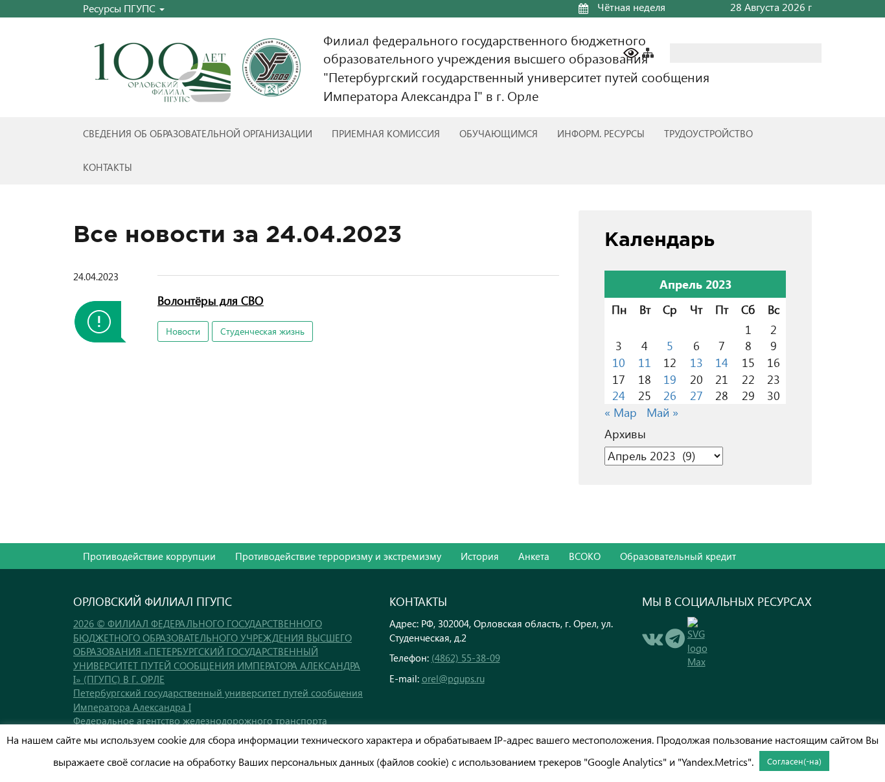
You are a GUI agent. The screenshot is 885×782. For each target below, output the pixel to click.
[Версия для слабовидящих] (631, 51)
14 (721, 362)
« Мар (620, 412)
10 (618, 362)
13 (696, 362)
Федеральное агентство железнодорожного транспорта (200, 720)
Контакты (107, 167)
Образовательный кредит (678, 556)
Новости (183, 331)
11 (644, 362)
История (480, 556)
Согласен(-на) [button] (794, 760)
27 (696, 395)
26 (669, 395)
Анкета (533, 556)
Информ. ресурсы (601, 133)
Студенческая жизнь (262, 331)
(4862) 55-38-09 (465, 657)
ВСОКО (585, 556)
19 (669, 379)
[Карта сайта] (654, 51)
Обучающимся (498, 133)
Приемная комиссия (386, 133)
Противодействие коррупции (149, 556)
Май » (662, 412)
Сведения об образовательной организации (197, 133)
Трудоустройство (708, 133)
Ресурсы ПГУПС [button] (120, 8)
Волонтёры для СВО (210, 300)
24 (618, 395)
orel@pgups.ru (453, 678)
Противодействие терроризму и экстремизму (338, 556)
